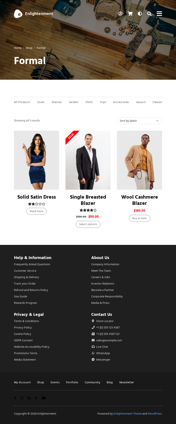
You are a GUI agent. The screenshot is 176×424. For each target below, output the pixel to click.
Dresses (57, 102)
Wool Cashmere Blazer (139, 200)
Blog (110, 382)
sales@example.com (109, 340)
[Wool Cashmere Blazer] (139, 160)
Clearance (158, 102)
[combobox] (139, 120)
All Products (22, 102)
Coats (41, 102)
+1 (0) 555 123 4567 (108, 327)
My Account (22, 382)
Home (17, 48)
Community (92, 382)
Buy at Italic (139, 218)
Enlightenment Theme (128, 413)
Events (55, 382)
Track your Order (25, 283)
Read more (36, 211)
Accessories (121, 102)
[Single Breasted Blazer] (88, 160)
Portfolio (72, 382)
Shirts (89, 102)
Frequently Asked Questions (32, 264)
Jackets (74, 102)
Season (141, 102)
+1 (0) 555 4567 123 (108, 334)
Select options (88, 224)
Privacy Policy (23, 327)
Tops (103, 102)
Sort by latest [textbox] (128, 120)
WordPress (155, 413)
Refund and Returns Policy (31, 290)
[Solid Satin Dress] (36, 160)
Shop (29, 48)
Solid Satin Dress (36, 196)
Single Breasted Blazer (88, 200)
